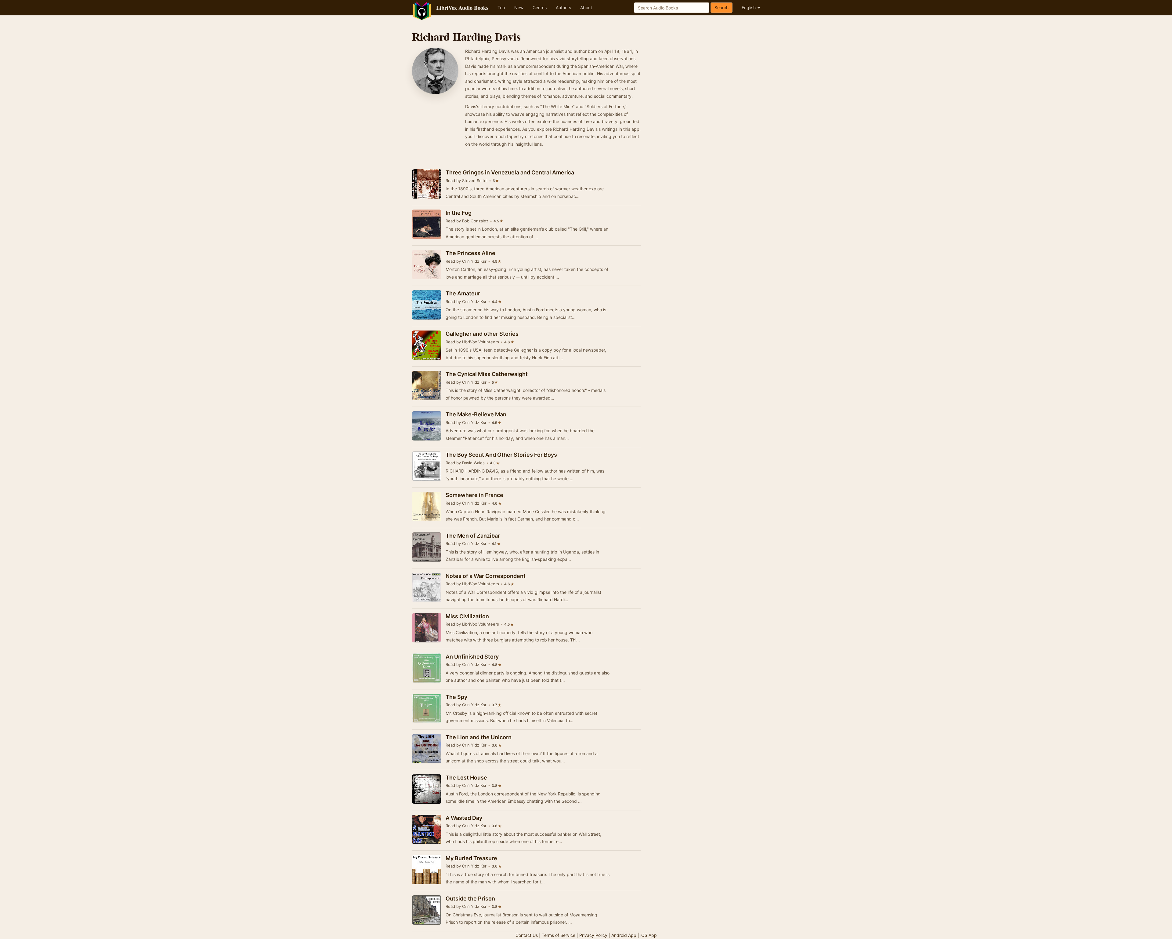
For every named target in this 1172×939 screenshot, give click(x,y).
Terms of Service (558, 935)
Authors (563, 7)
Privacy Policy (593, 935)
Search (721, 7)
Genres (540, 7)
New (518, 7)
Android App (623, 935)
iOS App (648, 935)
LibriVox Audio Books (462, 8)
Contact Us (526, 935)
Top (501, 7)
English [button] (749, 7)
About (586, 7)
